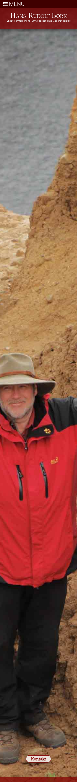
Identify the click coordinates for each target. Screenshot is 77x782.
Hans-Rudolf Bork (38, 15)
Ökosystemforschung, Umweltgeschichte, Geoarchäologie (39, 20)
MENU (17, 4)
